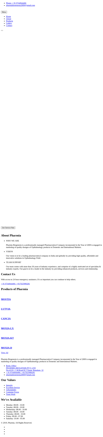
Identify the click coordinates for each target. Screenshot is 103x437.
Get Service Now (8, 228)
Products (9, 21)
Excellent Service (13, 387)
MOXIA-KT (7, 338)
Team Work (10, 394)
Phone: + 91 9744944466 (16, 3)
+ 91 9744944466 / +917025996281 (15, 284)
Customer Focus (12, 392)
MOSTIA (6, 299)
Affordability (11, 390)
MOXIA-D (6, 347)
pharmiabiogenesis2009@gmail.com (20, 5)
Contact (9, 25)
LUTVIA (5, 309)
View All (4, 353)
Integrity (9, 385)
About (8, 19)
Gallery (9, 23)
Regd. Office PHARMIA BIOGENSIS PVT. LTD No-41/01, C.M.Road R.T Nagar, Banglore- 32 (24, 368)
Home (8, 16)
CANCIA (6, 318)
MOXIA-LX (7, 328)
